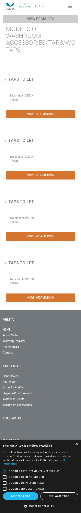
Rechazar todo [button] (59, 496)
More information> (40, 114)
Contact (8, 352)
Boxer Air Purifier (13, 387)
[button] (5, 471)
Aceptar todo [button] (20, 496)
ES (37, 6)
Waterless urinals (13, 399)
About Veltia (10, 335)
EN (42, 6)
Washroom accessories (17, 404)
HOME (7, 329)
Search (55, 6)
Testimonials (11, 346)
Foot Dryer (9, 381)
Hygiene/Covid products (18, 393)
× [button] (76, 444)
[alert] (40, 476)
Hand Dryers (10, 376)
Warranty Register (14, 341)
